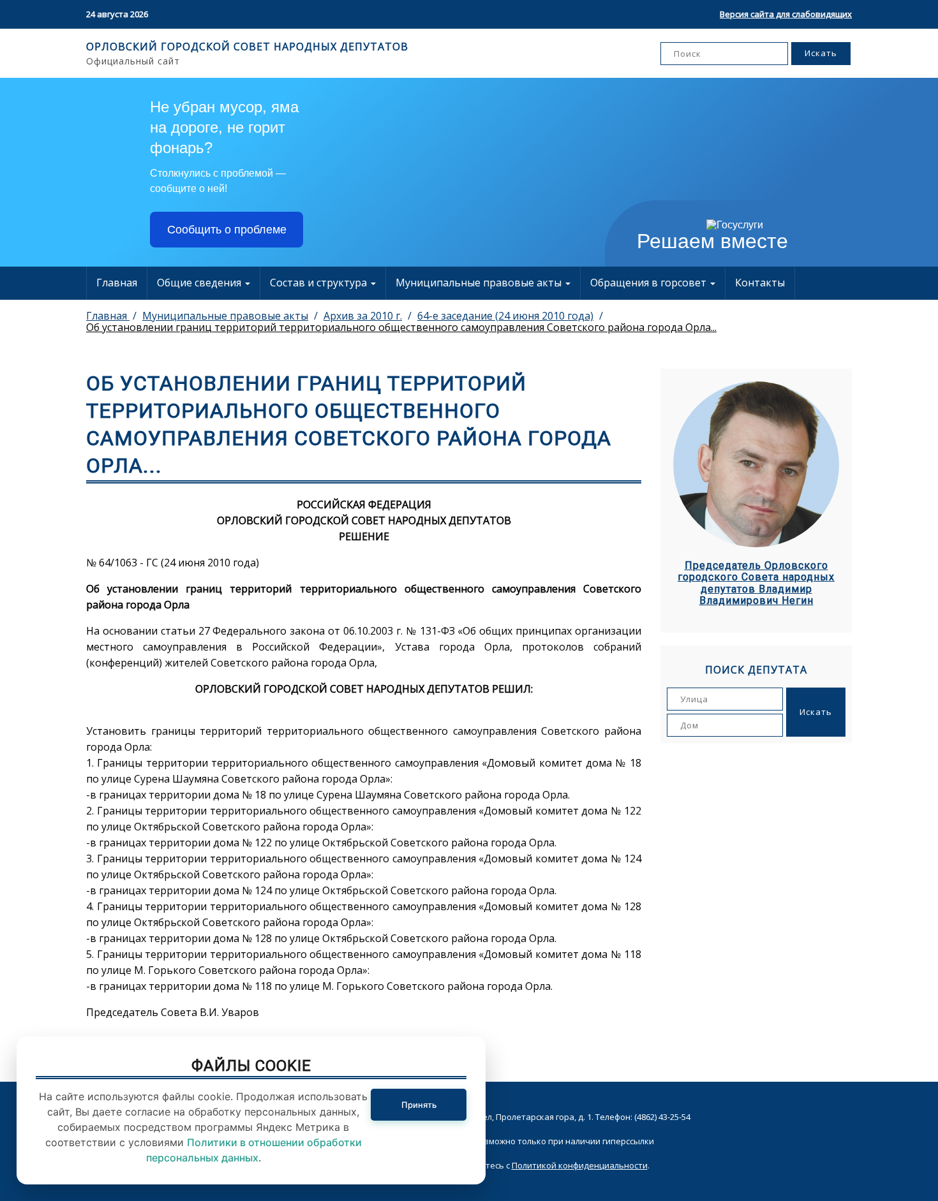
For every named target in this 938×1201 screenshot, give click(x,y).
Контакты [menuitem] (760, 283)
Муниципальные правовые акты (480, 283)
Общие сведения (200, 283)
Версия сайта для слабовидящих (786, 14)
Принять (418, 1105)
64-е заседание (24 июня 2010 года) (505, 316)
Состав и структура (319, 283)
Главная (116, 283)
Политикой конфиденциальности (580, 1165)
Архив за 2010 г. (363, 316)
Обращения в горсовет (649, 283)
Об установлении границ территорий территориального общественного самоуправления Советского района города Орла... (401, 327)
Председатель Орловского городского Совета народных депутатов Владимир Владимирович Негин (756, 583)
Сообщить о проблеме (227, 229)
